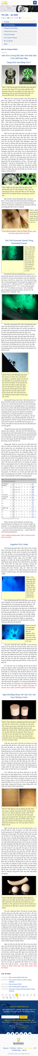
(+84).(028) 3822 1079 (22, 1026)
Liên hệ (24, 1050)
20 (10, 997)
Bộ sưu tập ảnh (8, 41)
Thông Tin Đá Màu (9, 34)
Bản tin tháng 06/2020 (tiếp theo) (18, 986)
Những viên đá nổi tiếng (11, 28)
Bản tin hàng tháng (9, 25)
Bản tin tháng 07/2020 (15, 984)
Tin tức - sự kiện (28, 1048)
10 (7, 997)
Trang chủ (5, 1048)
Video (5, 44)
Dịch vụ (20, 1048)
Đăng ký (23, 1017)
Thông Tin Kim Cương (10, 31)
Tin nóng (6, 22)
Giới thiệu (13, 1048)
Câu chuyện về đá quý (10, 37)
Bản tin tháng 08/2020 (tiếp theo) (18, 977)
